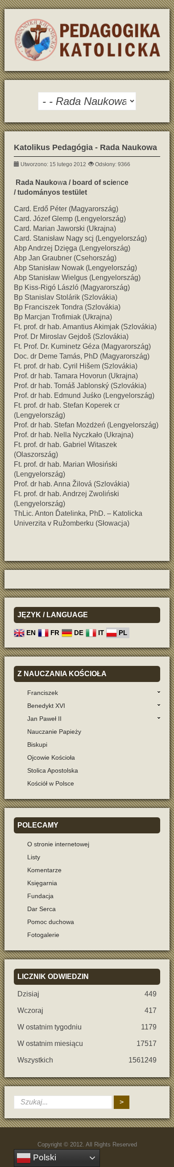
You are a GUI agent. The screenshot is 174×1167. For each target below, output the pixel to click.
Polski (43, 1157)
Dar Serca (41, 908)
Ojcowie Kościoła (51, 757)
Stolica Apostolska (52, 770)
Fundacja (40, 895)
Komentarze (44, 870)
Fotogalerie (43, 934)
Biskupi (37, 744)
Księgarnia (42, 883)
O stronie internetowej (58, 844)
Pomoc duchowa (50, 921)
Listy (33, 857)
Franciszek (42, 692)
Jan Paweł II (44, 718)
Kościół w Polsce (50, 783)
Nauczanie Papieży (54, 731)
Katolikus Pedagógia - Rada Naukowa (85, 147)
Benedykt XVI (46, 705)
